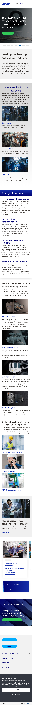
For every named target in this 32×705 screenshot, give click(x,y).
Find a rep (9, 654)
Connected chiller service (12, 461)
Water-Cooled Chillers (10, 354)
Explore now (8, 31)
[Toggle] (28, 3)
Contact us (22, 4)
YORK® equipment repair (12, 498)
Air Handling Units (9, 415)
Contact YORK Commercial (12, 628)
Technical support (9, 480)
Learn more (5, 540)
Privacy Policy (4, 703)
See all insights (8, 597)
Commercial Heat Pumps (11, 383)
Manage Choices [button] (15, 694)
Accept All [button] (15, 690)
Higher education (9, 149)
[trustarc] (26, 703)
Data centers (7, 123)
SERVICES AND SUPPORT (9, 666)
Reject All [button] (15, 699)
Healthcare (6, 174)
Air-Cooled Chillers (9, 323)
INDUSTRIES (5, 671)
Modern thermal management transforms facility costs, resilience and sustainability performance (14, 577)
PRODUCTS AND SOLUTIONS (10, 661)
